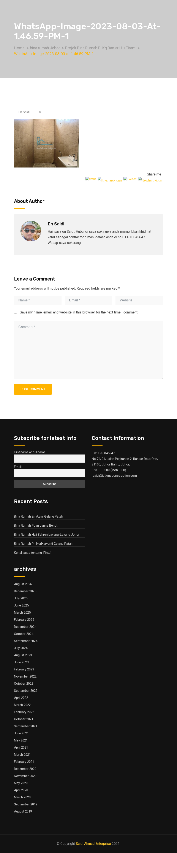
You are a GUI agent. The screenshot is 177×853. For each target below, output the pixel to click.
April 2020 (21, 790)
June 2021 (21, 733)
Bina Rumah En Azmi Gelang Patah (38, 516)
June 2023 (21, 662)
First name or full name (30, 452)
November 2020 (25, 776)
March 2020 (22, 797)
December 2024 (25, 627)
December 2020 (25, 769)
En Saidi (24, 112)
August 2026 (23, 584)
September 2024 (25, 641)
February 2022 (24, 712)
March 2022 (22, 705)
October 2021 (23, 719)
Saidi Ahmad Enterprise (93, 844)
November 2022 (25, 676)
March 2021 (22, 755)
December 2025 (25, 591)
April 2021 (21, 747)
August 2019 (23, 811)
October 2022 (23, 684)
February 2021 (24, 762)
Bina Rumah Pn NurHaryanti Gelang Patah (43, 544)
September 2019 (25, 804)
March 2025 (22, 612)
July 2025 (20, 598)
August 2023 (23, 655)
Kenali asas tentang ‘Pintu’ (32, 553)
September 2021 (25, 726)
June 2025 (21, 605)
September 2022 (25, 691)
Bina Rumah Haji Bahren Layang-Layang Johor (46, 535)
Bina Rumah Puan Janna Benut (35, 525)
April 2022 (21, 698)
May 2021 (21, 740)
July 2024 (20, 648)
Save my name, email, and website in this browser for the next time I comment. (79, 312)
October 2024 (23, 634)
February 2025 (24, 620)
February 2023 (24, 669)
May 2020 (21, 783)
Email (18, 466)
